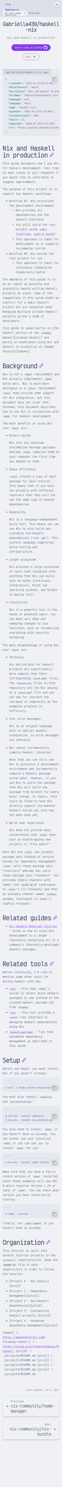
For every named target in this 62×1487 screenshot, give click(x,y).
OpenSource (12, 9)
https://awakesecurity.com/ (24, 1337)
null (28, 56)
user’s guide (44, 234)
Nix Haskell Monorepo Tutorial (33, 926)
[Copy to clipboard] (54, 79)
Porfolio (10, 15)
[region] (31, 105)
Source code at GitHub (28, 47)
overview (24, 234)
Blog (8, 4)
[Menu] (56, 4)
